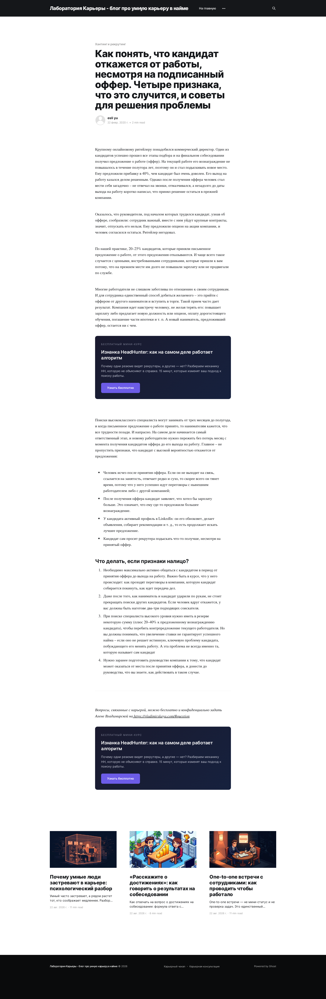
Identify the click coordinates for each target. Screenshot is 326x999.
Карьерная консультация (204, 966)
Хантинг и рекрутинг (110, 44)
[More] (224, 8)
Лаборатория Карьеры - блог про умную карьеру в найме (119, 8)
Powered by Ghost (265, 966)
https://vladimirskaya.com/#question (161, 715)
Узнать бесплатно (120, 388)
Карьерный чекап (174, 966)
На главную (207, 8)
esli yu (113, 118)
